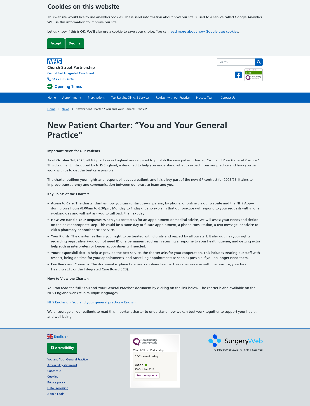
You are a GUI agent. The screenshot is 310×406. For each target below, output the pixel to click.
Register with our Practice (173, 97)
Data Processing (57, 388)
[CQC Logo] (145, 344)
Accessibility (64, 348)
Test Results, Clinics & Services (130, 97)
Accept (56, 43)
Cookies (52, 376)
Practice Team (205, 97)
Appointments (71, 97)
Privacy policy (56, 382)
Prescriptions (96, 97)
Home (52, 97)
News (65, 109)
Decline (75, 43)
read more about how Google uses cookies (204, 31)
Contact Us (228, 97)
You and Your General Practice (67, 359)
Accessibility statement (62, 365)
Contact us (54, 371)
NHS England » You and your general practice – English (91, 302)
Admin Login (56, 394)
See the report (145, 375)
